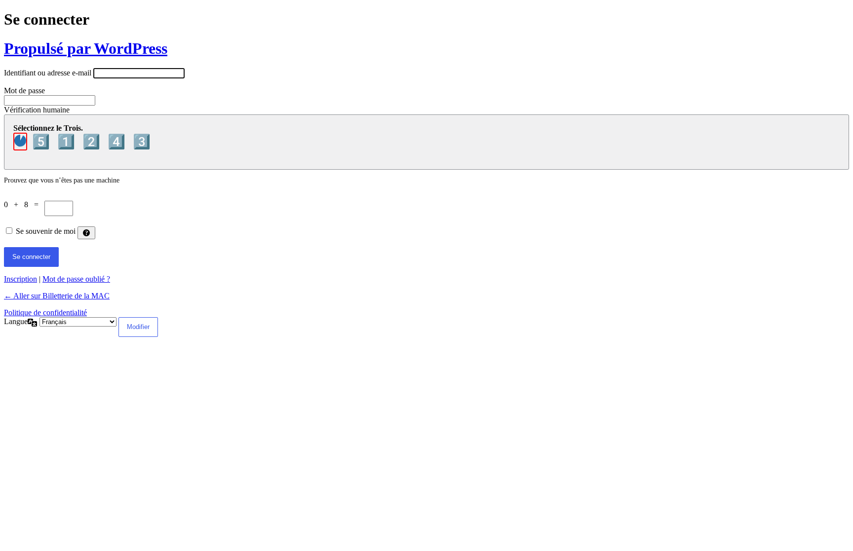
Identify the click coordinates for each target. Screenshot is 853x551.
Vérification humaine (37, 110)
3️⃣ (142, 141)
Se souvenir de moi (46, 231)
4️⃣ (118, 141)
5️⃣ (42, 141)
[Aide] (86, 232)
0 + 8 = (24, 204)
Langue (16, 321)
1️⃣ (67, 141)
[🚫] (20, 141)
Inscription (20, 279)
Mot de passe (24, 90)
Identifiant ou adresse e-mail (47, 73)
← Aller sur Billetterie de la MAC (57, 296)
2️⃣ (93, 141)
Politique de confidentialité (45, 312)
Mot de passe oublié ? (76, 279)
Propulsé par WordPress (85, 48)
